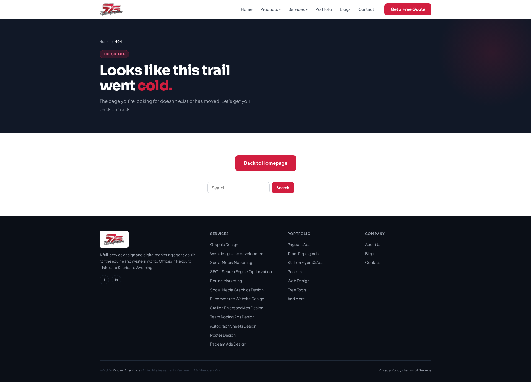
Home (247, 9)
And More (296, 298)
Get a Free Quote (408, 9)
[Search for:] (238, 187)
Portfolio (324, 9)
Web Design (298, 280)
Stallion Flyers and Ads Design (236, 307)
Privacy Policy (390, 370)
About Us (373, 244)
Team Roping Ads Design (232, 316)
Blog (369, 253)
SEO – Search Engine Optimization (241, 271)
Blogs (345, 9)
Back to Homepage (265, 163)
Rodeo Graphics (126, 370)
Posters (295, 271)
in (116, 279)
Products (271, 9)
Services (298, 9)
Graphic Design (224, 244)
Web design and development (237, 253)
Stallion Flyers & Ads (305, 262)
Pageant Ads (299, 244)
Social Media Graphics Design (237, 289)
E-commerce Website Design (237, 298)
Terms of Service (417, 370)
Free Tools (297, 289)
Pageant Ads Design (228, 343)
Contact (366, 9)
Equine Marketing (226, 280)
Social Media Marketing (231, 262)
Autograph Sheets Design (233, 325)
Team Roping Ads (303, 253)
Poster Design (223, 335)
